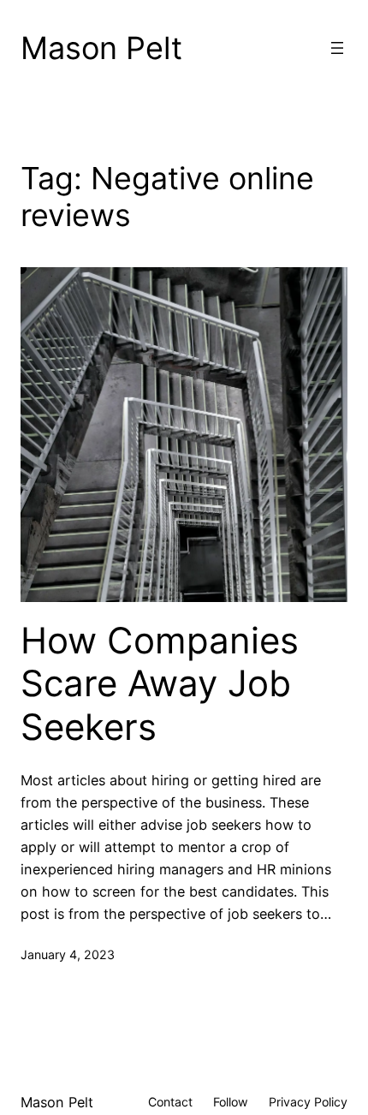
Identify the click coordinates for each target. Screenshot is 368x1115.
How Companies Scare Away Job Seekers (160, 683)
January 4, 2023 (68, 954)
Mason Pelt (101, 48)
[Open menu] (337, 48)
